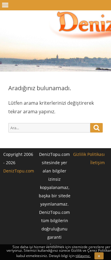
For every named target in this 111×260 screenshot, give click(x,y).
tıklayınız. (83, 255)
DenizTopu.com (18, 171)
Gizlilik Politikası (89, 154)
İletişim (97, 162)
